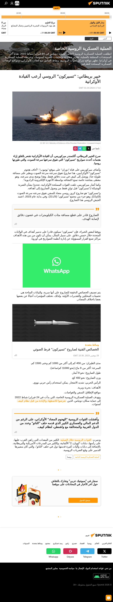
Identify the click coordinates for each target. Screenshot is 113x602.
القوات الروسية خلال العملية (75, 439)
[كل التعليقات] (109, 598)
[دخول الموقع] (12, 3)
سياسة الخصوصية (66, 568)
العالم (97, 543)
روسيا (69, 457)
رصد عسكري (58, 543)
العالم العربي (107, 543)
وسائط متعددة (92, 345)
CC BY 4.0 (44, 143)
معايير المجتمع (52, 568)
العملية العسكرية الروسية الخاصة (87, 457)
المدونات (26, 543)
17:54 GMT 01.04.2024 (90, 88)
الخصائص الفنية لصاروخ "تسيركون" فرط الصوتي (66, 349)
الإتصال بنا (80, 568)
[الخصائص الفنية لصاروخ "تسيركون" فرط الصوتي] (56, 323)
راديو (67, 543)
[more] (16, 224)
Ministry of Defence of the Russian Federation (68, 143)
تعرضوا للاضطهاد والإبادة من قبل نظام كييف (42, 400)
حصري (74, 543)
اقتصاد (82, 543)
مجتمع (47, 543)
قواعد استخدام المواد (94, 568)
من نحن (108, 568)
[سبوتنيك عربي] (100, 6)
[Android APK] (102, 576)
